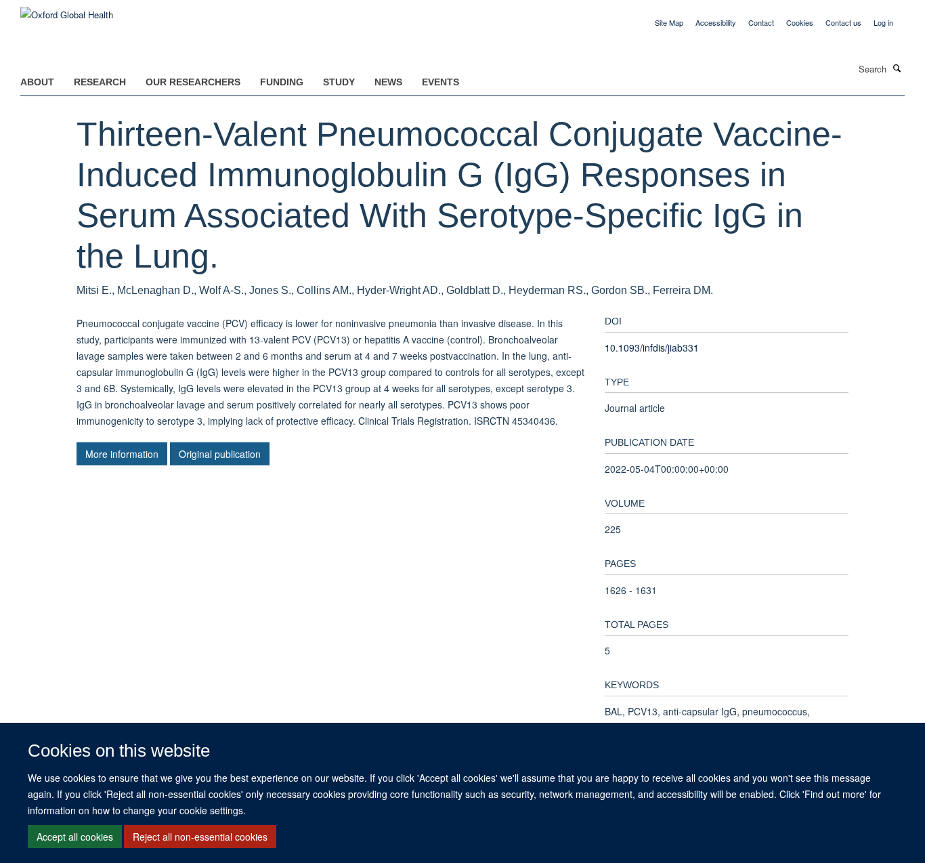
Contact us (843, 22)
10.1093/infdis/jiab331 (652, 347)
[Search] (897, 67)
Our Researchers (193, 82)
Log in (883, 22)
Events (440, 82)
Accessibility (715, 22)
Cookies (799, 22)
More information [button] (121, 454)
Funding (281, 82)
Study (339, 82)
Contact (761, 22)
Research (100, 82)
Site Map (669, 22)
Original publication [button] (220, 454)
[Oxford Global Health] (66, 9)
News (388, 82)
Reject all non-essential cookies (200, 836)
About (37, 82)
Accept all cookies (75, 836)
